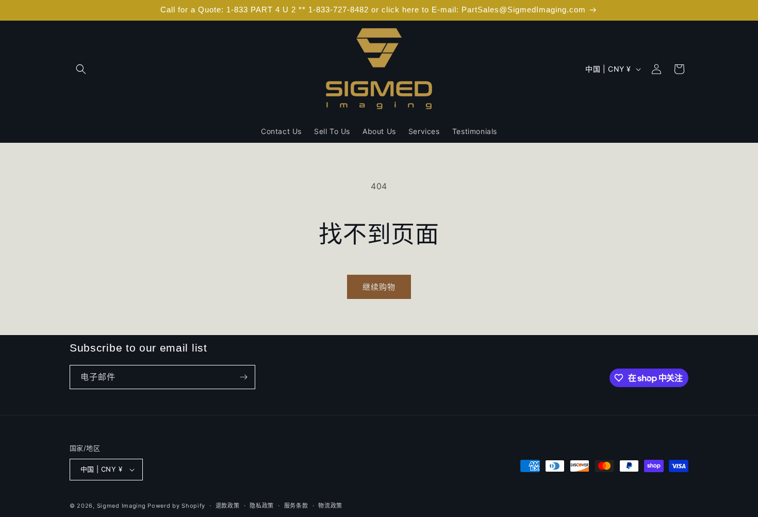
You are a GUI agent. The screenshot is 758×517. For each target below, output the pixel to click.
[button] (81, 69)
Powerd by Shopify (176, 505)
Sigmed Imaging (121, 505)
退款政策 (228, 505)
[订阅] (243, 377)
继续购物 (379, 287)
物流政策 (330, 505)
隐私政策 (262, 505)
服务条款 (296, 505)
